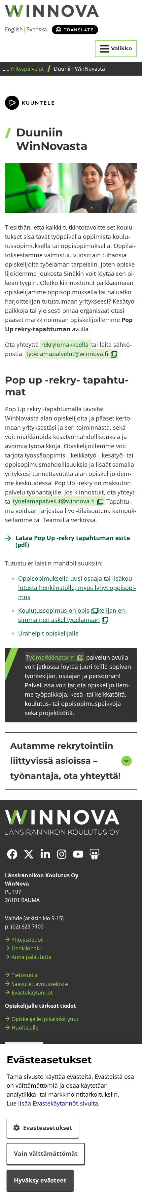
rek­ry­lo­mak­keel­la (65, 344)
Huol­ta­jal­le (25, 1027)
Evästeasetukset (47, 1128)
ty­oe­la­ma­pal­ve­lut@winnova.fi (72, 354)
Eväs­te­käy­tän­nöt (32, 992)
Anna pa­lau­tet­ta (32, 957)
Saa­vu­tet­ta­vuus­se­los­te (40, 984)
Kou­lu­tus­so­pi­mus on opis (58, 610)
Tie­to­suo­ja (25, 975)
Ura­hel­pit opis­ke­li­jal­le (48, 633)
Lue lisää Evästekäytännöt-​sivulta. (53, 1103)
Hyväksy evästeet (40, 1180)
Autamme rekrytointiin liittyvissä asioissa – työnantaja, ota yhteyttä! (65, 761)
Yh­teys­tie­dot (27, 939)
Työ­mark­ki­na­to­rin (55, 657)
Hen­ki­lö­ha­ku (27, 948)
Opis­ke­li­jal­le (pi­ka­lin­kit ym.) (45, 1019)
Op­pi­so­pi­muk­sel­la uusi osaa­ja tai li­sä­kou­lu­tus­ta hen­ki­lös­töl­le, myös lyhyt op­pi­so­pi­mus (77, 587)
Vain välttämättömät (46, 1153)
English (14, 29)
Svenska (37, 29)
